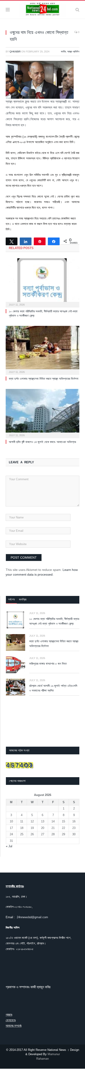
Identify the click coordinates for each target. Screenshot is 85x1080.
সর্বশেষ (11, 599)
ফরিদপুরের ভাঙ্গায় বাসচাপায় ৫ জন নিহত (48, 663)
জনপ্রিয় (23, 599)
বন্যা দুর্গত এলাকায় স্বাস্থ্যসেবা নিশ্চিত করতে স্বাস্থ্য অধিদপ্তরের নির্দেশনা (43, 378)
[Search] (77, 9)
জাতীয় (63, 51)
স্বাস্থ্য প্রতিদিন (73, 51)
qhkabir (15, 51)
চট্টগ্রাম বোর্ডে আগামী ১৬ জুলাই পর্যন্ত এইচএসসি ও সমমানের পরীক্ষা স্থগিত (53, 688)
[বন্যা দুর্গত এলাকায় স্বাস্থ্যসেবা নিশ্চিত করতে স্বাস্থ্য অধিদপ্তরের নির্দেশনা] (42, 350)
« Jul (9, 846)
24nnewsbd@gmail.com (32, 917)
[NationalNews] (42, 9)
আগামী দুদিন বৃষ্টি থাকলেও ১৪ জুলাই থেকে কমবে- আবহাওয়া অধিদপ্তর (42, 442)
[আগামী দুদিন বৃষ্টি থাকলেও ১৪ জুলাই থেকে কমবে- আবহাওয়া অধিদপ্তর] (42, 413)
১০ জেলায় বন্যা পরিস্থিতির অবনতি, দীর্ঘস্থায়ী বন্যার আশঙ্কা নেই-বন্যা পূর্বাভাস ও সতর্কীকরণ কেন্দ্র (54, 621)
